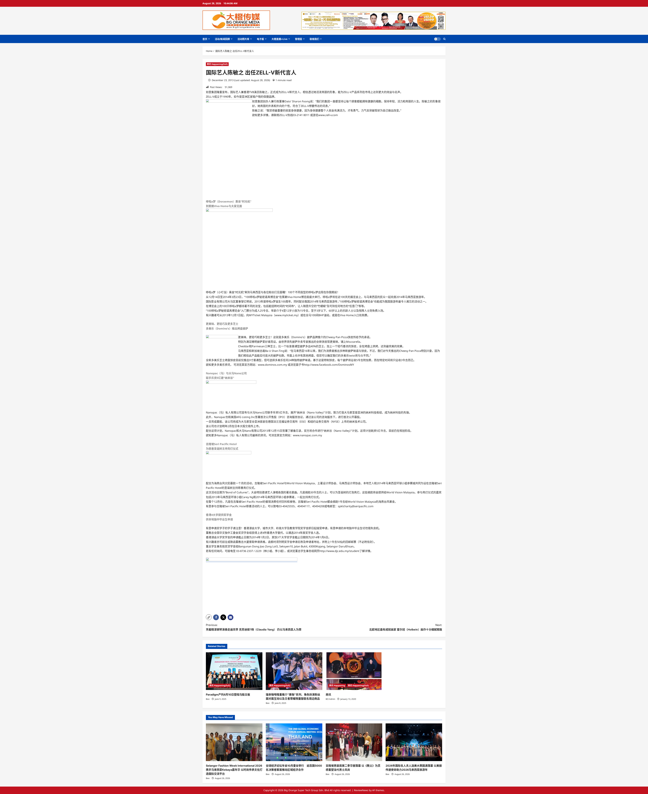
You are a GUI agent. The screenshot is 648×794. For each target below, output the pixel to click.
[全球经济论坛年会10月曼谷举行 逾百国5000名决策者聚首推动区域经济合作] (294, 742)
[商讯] (354, 671)
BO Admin (330, 699)
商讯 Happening (337, 685)
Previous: (253, 627)
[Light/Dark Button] (437, 39)
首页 (204, 38)
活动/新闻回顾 (222, 38)
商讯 (328, 694)
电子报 (260, 38)
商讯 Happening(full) (217, 64)
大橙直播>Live (279, 38)
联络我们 (314, 38)
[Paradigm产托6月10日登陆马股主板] (234, 671)
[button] (444, 39)
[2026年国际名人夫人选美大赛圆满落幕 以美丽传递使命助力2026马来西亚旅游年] (414, 742)
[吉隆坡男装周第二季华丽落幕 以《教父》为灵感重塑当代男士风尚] (354, 742)
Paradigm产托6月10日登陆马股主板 (228, 694)
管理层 (298, 38)
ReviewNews (361, 790)
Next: (405, 627)
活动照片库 (243, 38)
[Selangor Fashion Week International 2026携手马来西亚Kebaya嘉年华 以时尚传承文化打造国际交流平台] (234, 742)
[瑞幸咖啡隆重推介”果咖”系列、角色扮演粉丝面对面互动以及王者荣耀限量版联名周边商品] (294, 671)
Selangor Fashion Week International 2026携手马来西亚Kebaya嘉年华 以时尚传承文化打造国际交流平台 (234, 769)
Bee (208, 699)
